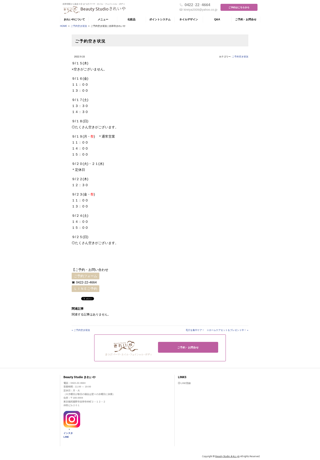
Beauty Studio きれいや (227, 456)
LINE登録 (186, 383)
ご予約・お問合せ (245, 19)
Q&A (217, 19)
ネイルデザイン (188, 19)
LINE (66, 437)
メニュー (103, 19)
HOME (63, 26)
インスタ (68, 433)
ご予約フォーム (85, 276)
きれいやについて (74, 19)
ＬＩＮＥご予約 (85, 288)
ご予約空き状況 (79, 26)
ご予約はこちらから (239, 7)
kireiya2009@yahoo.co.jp (200, 9)
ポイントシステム (160, 19)
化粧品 (132, 19)
